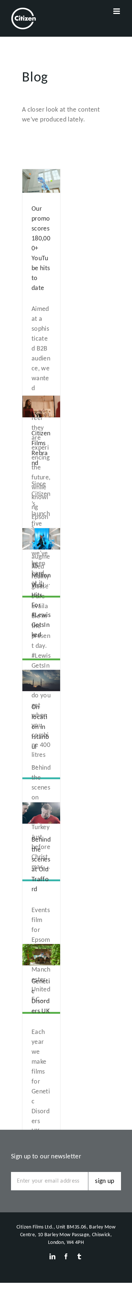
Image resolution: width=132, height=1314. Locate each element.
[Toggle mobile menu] (117, 11)
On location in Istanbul (40, 727)
